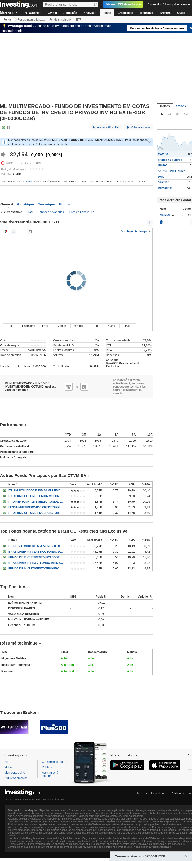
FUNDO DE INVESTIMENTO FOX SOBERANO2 (35, 557)
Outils (181, 12)
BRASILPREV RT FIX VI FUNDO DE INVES (35, 563)
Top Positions (14, 586)
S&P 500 (163, 182)
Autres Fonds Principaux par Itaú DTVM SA (43, 475)
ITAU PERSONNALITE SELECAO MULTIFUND (35, 501)
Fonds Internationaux (31, 19)
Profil (29, 212)
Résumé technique (18, 643)
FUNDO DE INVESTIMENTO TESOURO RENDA (35, 568)
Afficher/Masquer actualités (29, 231)
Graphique (25, 204)
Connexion (155, 4)
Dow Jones (165, 188)
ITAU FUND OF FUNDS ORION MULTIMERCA (35, 496)
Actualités (70, 12)
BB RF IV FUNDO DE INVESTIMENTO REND (35, 546)
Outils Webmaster (15, 778)
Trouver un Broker (18, 712)
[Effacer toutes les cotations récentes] (161, 221)
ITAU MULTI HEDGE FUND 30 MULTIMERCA (35, 490)
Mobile (8, 767)
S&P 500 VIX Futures (171, 171)
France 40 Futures (170, 160)
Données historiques (50, 212)
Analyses (90, 12)
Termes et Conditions (151, 793)
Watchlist (34, 12)
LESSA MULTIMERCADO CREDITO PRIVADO (35, 507)
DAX (161, 176)
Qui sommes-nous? (54, 762)
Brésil (29, 181)
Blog (7, 762)
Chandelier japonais (6, 231)
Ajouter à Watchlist (108, 127)
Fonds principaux (60, 19)
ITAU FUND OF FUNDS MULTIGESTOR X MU (35, 513)
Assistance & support (50, 774)
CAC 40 (163, 154)
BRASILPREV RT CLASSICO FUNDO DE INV (35, 551)
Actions (181, 106)
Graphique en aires (13, 231)
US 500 (162, 165)
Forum (64, 204)
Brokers (165, 12)
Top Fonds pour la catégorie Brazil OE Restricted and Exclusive (63, 531)
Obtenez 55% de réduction (123, 4)
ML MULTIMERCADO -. (175, 214)
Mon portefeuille (14, 772)
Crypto (52, 12)
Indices (165, 106)
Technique (146, 12)
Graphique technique (135, 231)
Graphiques (125, 12)
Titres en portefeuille (81, 212)
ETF (78, 19)
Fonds (107, 12)
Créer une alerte (140, 127)
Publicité (47, 767)
